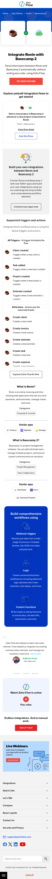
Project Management (26, 467)
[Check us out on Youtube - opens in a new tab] (22, 844)
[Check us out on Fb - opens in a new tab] (5, 844)
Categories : (25, 408)
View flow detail (26, 129)
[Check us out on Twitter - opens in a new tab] (10, 844)
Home (5, 13)
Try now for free (26, 81)
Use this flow (26, 136)
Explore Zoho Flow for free (26, 374)
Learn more (35, 654)
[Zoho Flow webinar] (26, 756)
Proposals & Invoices (26, 413)
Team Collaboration (26, 473)
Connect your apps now (26, 206)
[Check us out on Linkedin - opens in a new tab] (16, 844)
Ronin (28, 13)
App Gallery (17, 13)
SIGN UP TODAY (26, 728)
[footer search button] (45, 859)
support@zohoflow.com (19, 837)
